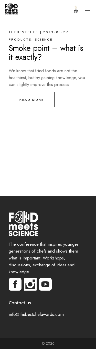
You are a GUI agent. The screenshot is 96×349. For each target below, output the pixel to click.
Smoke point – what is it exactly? (46, 52)
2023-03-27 (56, 32)
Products (20, 39)
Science (43, 39)
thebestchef (23, 32)
